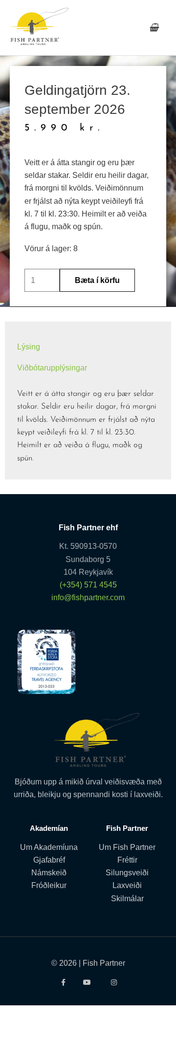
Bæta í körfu (97, 280)
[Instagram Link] (113, 982)
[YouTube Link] (88, 982)
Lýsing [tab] (28, 346)
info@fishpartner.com (88, 597)
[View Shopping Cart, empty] (153, 27)
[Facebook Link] (62, 982)
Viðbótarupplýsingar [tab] (52, 367)
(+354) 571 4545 (88, 584)
